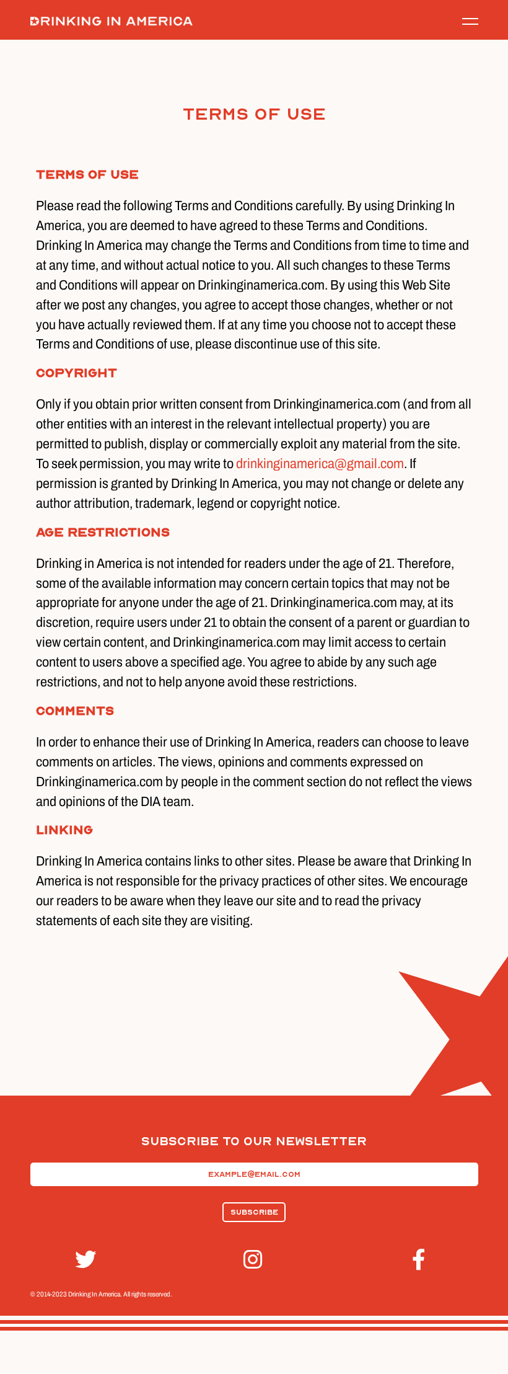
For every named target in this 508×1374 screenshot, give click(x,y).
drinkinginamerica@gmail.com (320, 463)
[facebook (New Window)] (422, 1260)
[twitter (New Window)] (85, 1260)
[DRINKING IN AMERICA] (111, 21)
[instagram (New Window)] (254, 1260)
